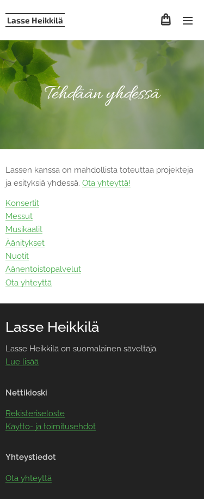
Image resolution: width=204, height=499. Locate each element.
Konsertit (22, 203)
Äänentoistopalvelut (43, 269)
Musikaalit (23, 229)
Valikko (188, 20)
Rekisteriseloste (35, 413)
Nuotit (17, 256)
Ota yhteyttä (28, 283)
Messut (19, 216)
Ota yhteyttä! (106, 183)
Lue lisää (22, 362)
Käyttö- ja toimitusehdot (50, 426)
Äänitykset (25, 243)
